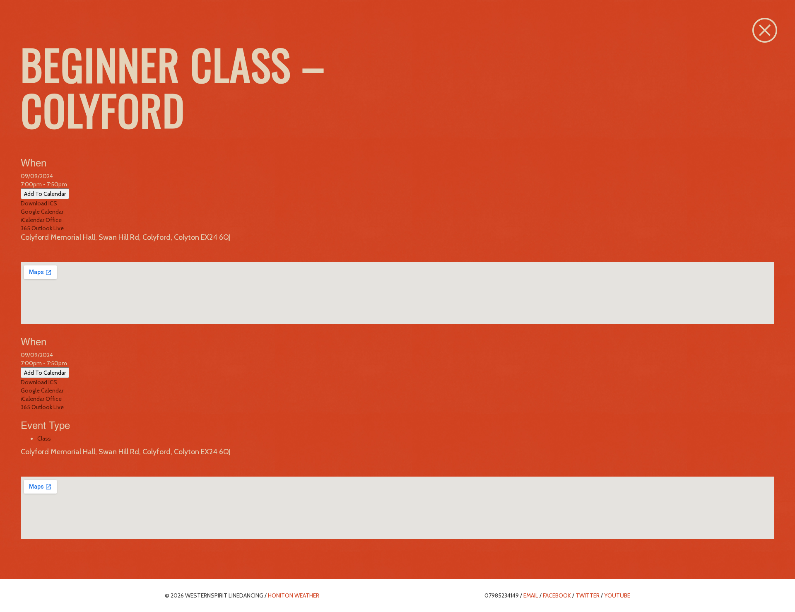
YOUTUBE (617, 595)
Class (44, 438)
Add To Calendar (45, 194)
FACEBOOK (557, 595)
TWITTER (588, 595)
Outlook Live (47, 228)
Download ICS (39, 203)
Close (764, 30)
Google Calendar (42, 211)
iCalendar (32, 220)
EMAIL (530, 595)
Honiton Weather (293, 595)
